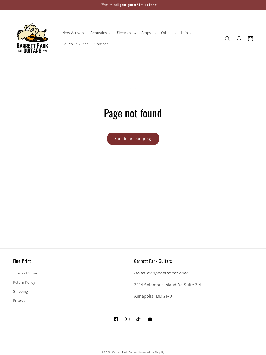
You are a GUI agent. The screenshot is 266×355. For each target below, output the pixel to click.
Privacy (19, 301)
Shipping (20, 292)
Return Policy (24, 282)
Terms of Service (27, 273)
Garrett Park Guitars (125, 352)
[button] (100, 33)
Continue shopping (133, 138)
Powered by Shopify (151, 352)
